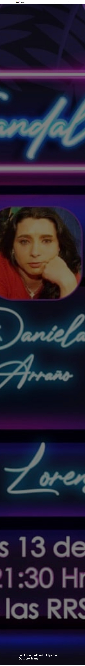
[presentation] (52, 2)
